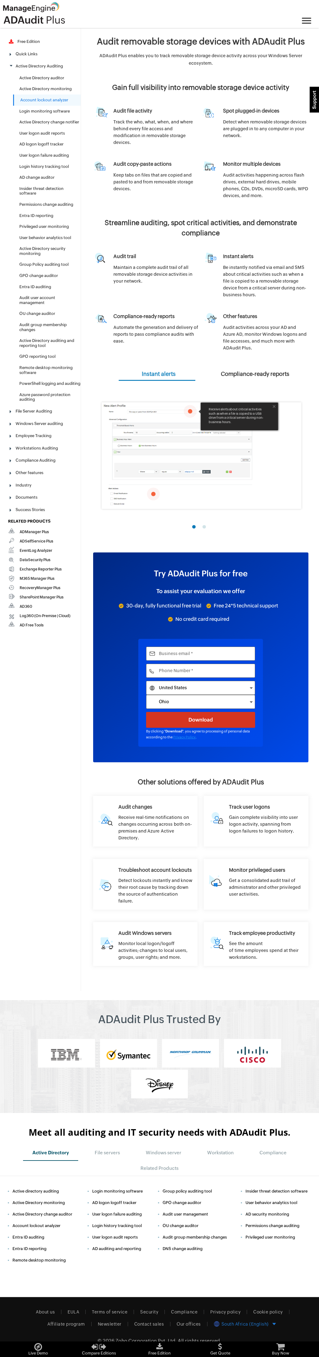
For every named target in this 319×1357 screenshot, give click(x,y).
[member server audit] (145, 944)
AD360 (26, 606)
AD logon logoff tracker (41, 144)
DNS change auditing (182, 1248)
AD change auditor (37, 177)
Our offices (189, 1324)
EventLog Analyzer (36, 550)
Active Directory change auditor (42, 1214)
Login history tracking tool (44, 166)
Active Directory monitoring (45, 88)
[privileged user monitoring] (256, 881)
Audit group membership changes (195, 1237)
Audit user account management (37, 300)
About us (45, 1312)
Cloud (64, 616)
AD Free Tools (32, 625)
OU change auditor (37, 313)
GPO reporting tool (37, 356)
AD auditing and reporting (116, 1248)
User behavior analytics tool (45, 237)
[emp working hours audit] (256, 944)
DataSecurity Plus (35, 560)
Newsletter (109, 1324)
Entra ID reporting (36, 215)
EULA (73, 1312)
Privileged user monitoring (44, 226)
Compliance (184, 1312)
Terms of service (109, 1312)
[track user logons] (256, 817)
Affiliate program (66, 1324)
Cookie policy (268, 1312)
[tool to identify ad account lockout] (145, 884)
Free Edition (28, 41)
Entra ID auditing (35, 286)
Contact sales (149, 1324)
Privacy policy (225, 1312)
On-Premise (46, 616)
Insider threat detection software (276, 1191)
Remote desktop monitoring (39, 1260)
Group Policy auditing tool (44, 264)
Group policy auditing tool (187, 1191)
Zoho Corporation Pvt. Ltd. (146, 1340)
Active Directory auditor (41, 78)
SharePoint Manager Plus (42, 597)
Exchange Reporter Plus (41, 569)
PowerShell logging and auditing (49, 383)
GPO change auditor (38, 275)
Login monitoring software (44, 111)
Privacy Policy (184, 737)
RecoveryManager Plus (40, 588)
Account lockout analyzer (44, 100)
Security (149, 1312)
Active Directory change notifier (49, 122)
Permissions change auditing (46, 204)
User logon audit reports (42, 133)
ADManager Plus (34, 532)
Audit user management (185, 1214)
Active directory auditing (35, 1191)
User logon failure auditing (44, 155)
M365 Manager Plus (37, 578)
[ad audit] (145, 821)
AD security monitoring (267, 1214)
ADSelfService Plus (36, 541)
